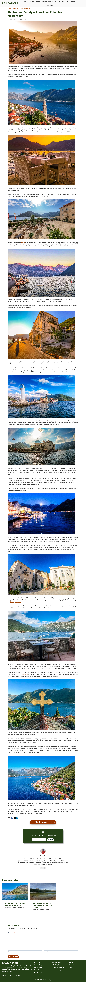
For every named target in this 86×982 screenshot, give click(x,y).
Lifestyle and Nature (40, 970)
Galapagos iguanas (15, 602)
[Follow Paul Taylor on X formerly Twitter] (41, 868)
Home (9, 8)
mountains (25, 674)
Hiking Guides (38, 967)
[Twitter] (8, 975)
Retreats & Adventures (49, 2)
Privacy (49, 980)
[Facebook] (5, 975)
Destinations (15, 8)
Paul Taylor (12, 19)
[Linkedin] (13, 975)
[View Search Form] (83, 3)
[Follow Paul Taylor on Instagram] (44, 868)
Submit (50, 839)
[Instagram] (3, 975)
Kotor (23, 242)
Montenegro (27, 8)
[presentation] (15, 891)
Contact (50, 5)
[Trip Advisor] (16, 975)
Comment (11, 933)
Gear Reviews (38, 972)
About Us (74, 2)
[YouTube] (19, 975)
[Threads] (11, 975)
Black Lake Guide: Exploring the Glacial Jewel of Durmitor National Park (42, 905)
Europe (21, 8)
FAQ (70, 970)
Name (10, 952)
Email (47, 952)
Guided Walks (35, 2)
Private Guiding (64, 2)
